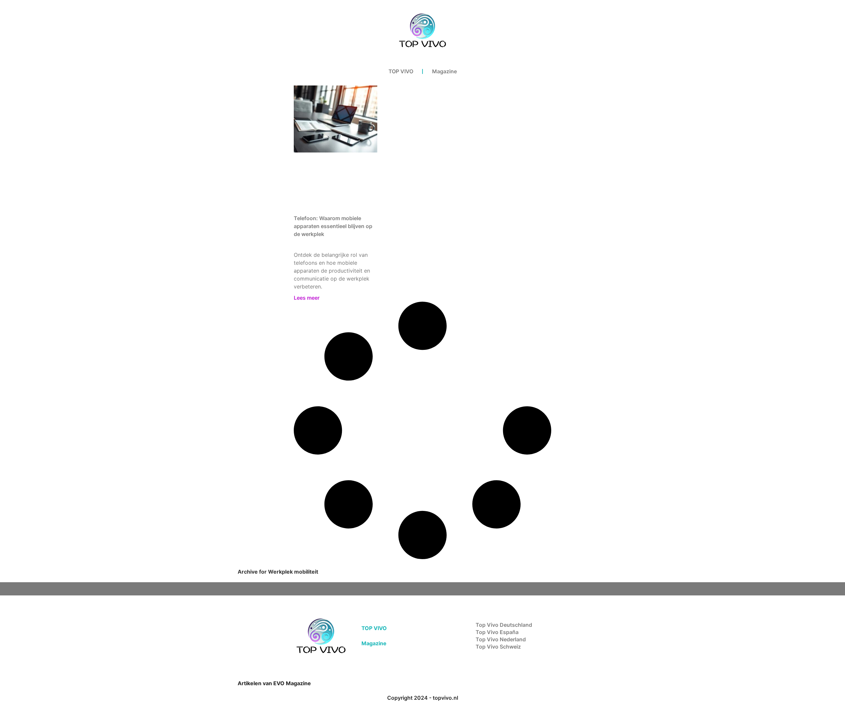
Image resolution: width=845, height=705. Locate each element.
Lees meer (307, 297)
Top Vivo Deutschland (504, 624)
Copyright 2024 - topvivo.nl (422, 697)
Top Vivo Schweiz (498, 646)
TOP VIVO (401, 71)
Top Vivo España (497, 632)
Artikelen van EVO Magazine (274, 683)
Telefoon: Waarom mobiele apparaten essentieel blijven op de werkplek (333, 226)
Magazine (444, 71)
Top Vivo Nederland (501, 639)
